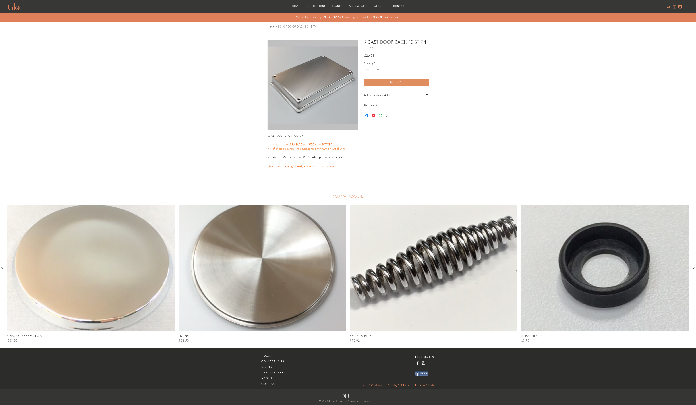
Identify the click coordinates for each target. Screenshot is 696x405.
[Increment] (378, 69)
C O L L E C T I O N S (272, 361)
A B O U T (266, 378)
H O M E (266, 355)
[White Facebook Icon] (417, 363)
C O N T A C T (269, 383)
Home (271, 26)
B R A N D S (267, 367)
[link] (674, 6)
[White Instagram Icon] (423, 363)
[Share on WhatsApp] (380, 115)
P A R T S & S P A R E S (273, 372)
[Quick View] (91, 268)
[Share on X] (387, 115)
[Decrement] (367, 69)
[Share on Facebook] (366, 115)
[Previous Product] (2, 267)
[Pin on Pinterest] (373, 115)
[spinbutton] (372, 69)
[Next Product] (694, 267)
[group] (348, 274)
